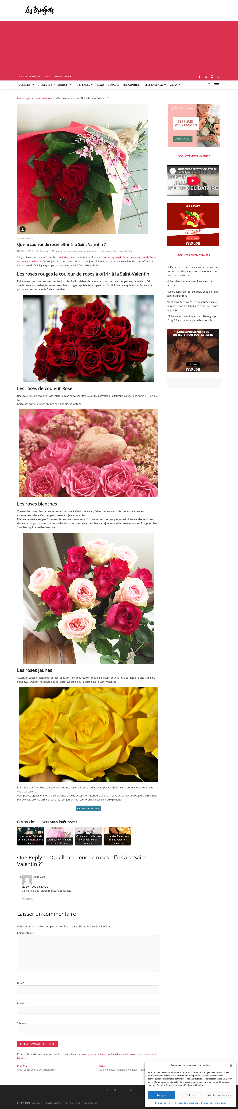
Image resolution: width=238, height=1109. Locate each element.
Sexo (100, 84)
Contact (48, 76)
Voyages (113, 84)
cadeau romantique (82, 251)
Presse (58, 76)
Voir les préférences (219, 1095)
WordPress (63, 1102)
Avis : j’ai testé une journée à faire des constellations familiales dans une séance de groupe (192, 305)
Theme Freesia (50, 1102)
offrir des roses (66, 257)
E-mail (21, 1003)
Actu (173, 84)
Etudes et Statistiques (53, 84)
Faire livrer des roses (88, 808)
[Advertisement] (119, 47)
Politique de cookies (164, 1102)
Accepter (161, 1095)
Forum (68, 76)
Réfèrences (82, 84)
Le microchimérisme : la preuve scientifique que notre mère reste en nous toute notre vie (192, 271)
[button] (231, 1065)
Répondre (27, 898)
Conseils (25, 84)
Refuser (190, 1095)
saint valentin (125, 251)
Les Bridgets (24, 98)
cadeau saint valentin (102, 251)
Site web (22, 1023)
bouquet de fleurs (64, 251)
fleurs (115, 251)
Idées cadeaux (153, 84)
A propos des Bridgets (29, 76)
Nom (20, 983)
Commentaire (25, 932)
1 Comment (43, 251)
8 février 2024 (26, 251)
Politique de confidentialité (187, 1102)
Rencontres (131, 84)
